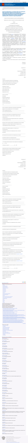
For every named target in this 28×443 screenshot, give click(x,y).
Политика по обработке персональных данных (12, 442)
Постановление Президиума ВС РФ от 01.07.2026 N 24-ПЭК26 (10, 308)
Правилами (12, 38)
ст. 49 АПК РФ (3, 429)
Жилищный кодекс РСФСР (6, 328)
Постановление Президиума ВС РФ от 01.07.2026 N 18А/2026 (10, 313)
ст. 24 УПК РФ (3, 424)
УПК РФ (4, 302)
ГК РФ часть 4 (4, 291)
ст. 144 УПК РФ (3, 419)
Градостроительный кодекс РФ (6, 293)
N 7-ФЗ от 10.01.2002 (4, 360)
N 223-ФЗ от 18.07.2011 (4, 375)
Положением (24, 41)
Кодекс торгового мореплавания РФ (7, 297)
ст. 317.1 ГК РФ (3, 397)
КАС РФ (4, 295)
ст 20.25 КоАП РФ (4, 402)
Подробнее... (24, 323)
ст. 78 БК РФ (3, 407)
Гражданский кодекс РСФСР (6, 327)
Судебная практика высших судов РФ (7, 303)
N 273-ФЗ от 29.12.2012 (4, 345)
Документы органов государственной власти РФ (8, 306)
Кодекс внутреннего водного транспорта (7, 296)
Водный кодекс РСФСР (5, 325)
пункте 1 (21, 54)
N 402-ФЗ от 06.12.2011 (4, 365)
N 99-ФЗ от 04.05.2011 (4, 370)
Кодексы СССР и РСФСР (5, 324)
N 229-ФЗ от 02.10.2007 (4, 387)
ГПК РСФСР (4, 326)
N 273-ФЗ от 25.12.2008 (4, 355)
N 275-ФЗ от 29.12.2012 (4, 350)
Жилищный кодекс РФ (5, 294)
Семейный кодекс (5, 298)
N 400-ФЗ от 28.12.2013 (4, 338)
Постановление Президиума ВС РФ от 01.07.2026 (8, 309)
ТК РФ (3, 299)
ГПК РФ (4, 292)
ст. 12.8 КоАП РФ (4, 410)
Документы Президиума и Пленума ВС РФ (8, 307)
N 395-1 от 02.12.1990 (4, 392)
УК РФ (3, 301)
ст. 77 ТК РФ (3, 417)
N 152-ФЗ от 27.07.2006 (4, 382)
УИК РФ (4, 300)
